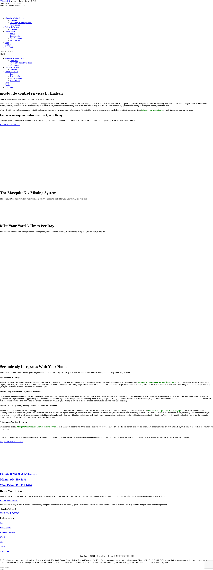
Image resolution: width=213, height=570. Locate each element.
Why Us (2, 537)
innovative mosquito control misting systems (166, 410)
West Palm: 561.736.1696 (16, 485)
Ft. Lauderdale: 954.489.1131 (18, 473)
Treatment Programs (7, 532)
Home (2, 523)
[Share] (3, 567)
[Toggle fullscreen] (6, 567)
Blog (1, 542)
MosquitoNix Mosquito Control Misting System (36, 427)
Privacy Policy (5, 551)
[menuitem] (15, 18)
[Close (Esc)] (1, 567)
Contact (2, 546)
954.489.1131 (5, 1)
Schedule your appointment (151, 110)
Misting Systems (5, 528)
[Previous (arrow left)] (1, 569)
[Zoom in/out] (8, 567)
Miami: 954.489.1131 (13, 479)
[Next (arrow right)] (3, 569)
